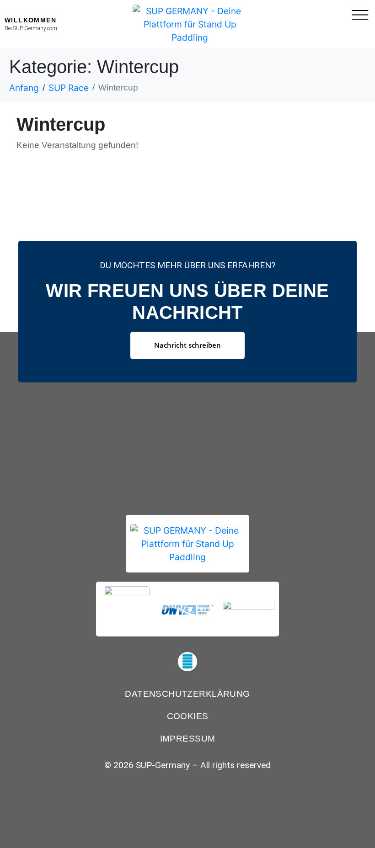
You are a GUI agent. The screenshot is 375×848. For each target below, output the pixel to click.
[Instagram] (187, 661)
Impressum (187, 738)
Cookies (188, 716)
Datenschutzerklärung (187, 694)
